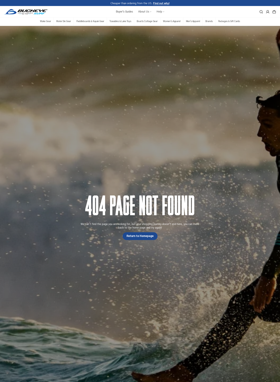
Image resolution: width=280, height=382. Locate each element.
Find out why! (161, 3)
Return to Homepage (140, 236)
